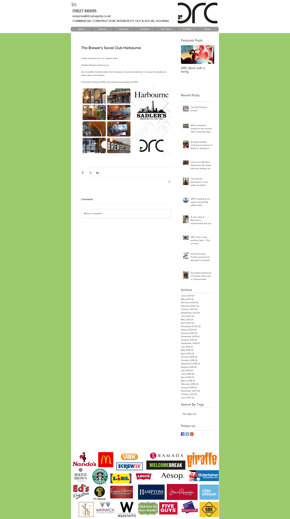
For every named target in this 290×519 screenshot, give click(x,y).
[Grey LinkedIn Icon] (74, 4)
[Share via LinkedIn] (97, 172)
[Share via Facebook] (82, 172)
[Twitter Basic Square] (187, 434)
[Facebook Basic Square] (182, 434)
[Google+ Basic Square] (191, 434)
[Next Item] (209, 54)
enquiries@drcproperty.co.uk (91, 16)
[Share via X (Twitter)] (90, 172)
